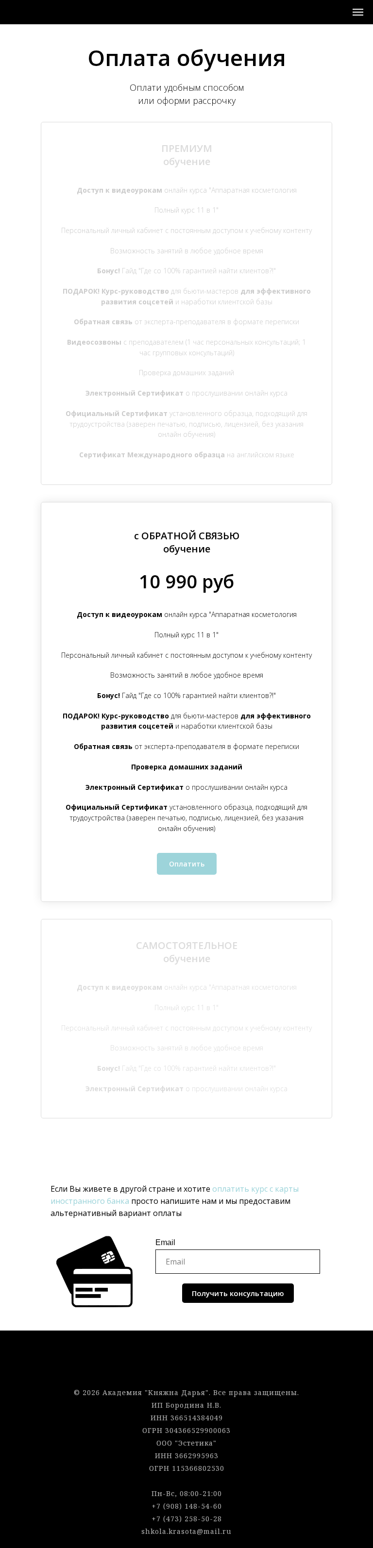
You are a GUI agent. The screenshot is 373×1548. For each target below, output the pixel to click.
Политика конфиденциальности (187, 1367)
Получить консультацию (238, 1293)
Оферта (186, 1354)
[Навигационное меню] (358, 12)
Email (165, 1242)
